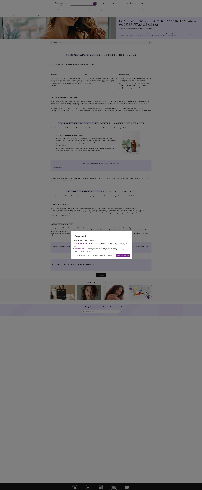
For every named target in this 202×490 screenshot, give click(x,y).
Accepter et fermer (123, 255)
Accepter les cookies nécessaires (103, 255)
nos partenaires (82, 243)
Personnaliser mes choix (81, 255)
